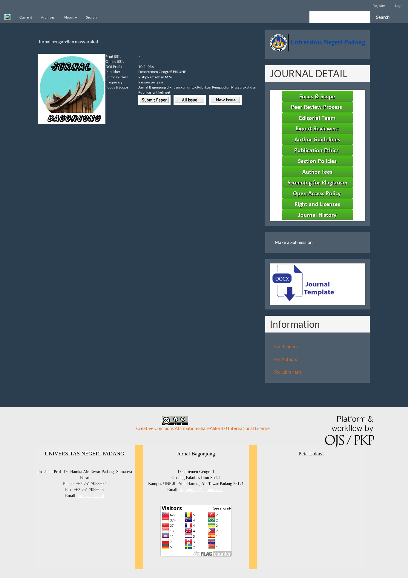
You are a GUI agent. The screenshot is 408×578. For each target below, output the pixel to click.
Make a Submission (293, 242)
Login (399, 5)
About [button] (69, 17)
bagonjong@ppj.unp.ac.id (201, 489)
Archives (48, 17)
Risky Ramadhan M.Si (155, 77)
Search (91, 17)
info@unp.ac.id (91, 495)
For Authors (285, 359)
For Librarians (287, 372)
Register (378, 5)
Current (25, 17)
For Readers (286, 346)
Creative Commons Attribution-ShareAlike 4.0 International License (203, 428)
